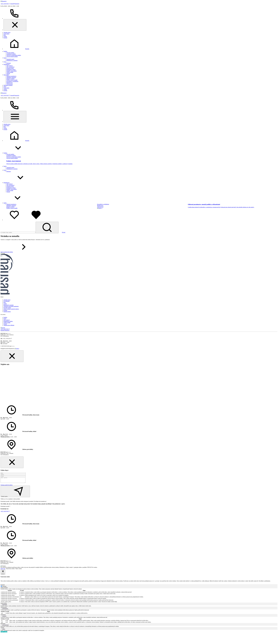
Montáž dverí (9, 82)
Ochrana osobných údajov (7, 485)
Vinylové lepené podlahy (12, 56)
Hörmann (8, 63)
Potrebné (4, 586)
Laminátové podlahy (11, 54)
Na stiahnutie (6, 301)
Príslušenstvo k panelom (11, 60)
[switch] (1, 604)
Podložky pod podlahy (11, 71)
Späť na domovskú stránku (7, 252)
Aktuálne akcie (6, 32)
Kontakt (5, 37)
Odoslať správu (4, 496)
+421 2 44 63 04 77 (5, 3)
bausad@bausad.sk (14, 3)
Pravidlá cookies (7, 307)
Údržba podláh (9, 72)
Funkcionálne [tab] (4, 603)
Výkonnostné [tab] (4, 607)
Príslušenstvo (6, 64)
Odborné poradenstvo (11, 76)
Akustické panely (10, 59)
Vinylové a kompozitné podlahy (13, 55)
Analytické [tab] (3, 614)
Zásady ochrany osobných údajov (11, 309)
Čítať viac (3, 568)
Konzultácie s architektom (12, 81)
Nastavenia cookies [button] (10, 568)
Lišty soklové (9, 65)
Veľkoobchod (9, 84)
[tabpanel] (139, 595)
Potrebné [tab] (3, 584)
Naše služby (6, 74)
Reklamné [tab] (3, 623)
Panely (5, 57)
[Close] (14, 25)
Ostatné (5, 324)
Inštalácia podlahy (10, 78)
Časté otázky (6, 33)
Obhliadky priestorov (11, 77)
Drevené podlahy (10, 52)
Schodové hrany (10, 68)
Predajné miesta (7, 311)
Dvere (4, 61)
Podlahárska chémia (10, 69)
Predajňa (27, 48)
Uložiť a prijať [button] (4, 631)
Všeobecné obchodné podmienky (11, 306)
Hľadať (63, 232)
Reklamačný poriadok (8, 305)
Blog (4, 35)
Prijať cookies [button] (18, 568)
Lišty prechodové (10, 67)
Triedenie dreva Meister (8, 325)
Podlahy (5, 51)
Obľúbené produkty (8, 85)
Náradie (8, 73)
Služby (5, 203)
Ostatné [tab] (2, 627)
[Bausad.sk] (3, 1)
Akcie (4, 86)
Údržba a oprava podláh (11, 80)
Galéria (5, 36)
